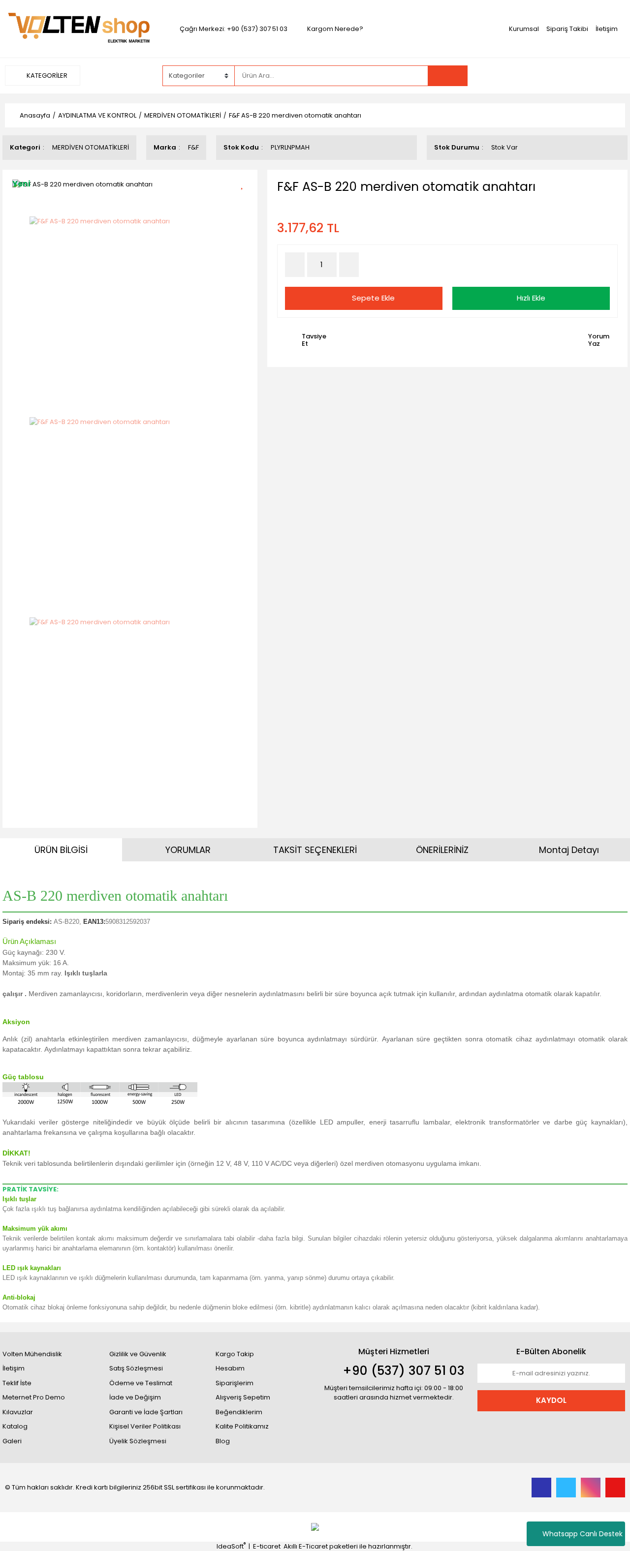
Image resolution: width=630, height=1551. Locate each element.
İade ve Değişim (135, 1397)
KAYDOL (551, 1400)
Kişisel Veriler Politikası (145, 1426)
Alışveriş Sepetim (243, 1397)
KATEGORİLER (46, 75)
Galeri (12, 1441)
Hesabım (230, 1368)
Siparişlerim (234, 1383)
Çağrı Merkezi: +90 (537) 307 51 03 (233, 28)
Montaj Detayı (569, 850)
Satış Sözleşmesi (136, 1368)
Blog (223, 1441)
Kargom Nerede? (335, 28)
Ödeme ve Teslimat (140, 1383)
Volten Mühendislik (32, 1354)
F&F (193, 147)
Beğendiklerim (239, 1412)
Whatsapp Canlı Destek (582, 1534)
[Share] (245, 200)
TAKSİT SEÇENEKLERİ (315, 850)
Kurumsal (524, 28)
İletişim (607, 28)
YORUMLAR (188, 850)
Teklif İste (17, 1383)
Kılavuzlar (17, 1412)
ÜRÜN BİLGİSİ (61, 850)
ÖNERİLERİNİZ (442, 850)
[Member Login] (551, 75)
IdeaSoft (231, 1546)
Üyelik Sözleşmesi (137, 1441)
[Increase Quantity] (349, 264)
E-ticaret (267, 1546)
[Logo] (79, 28)
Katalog (15, 1426)
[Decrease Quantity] (295, 264)
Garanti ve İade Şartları (146, 1412)
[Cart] (610, 75)
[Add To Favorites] (245, 183)
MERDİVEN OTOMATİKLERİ (90, 147)
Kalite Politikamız (242, 1426)
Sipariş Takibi (567, 28)
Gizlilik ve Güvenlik (137, 1354)
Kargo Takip (235, 1354)
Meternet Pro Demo (33, 1397)
